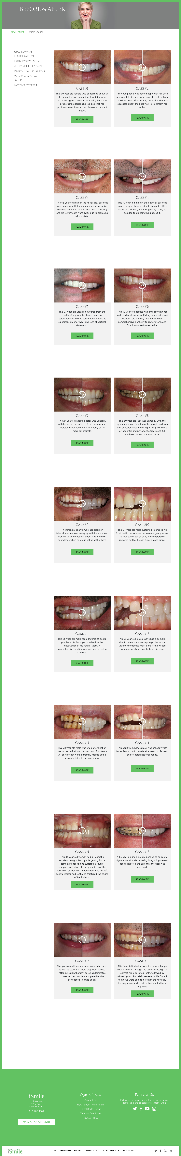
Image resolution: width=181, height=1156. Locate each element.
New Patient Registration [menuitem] (24, 54)
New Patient (17, 31)
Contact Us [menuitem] (128, 1150)
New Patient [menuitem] (66, 1150)
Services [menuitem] (78, 1150)
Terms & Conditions (90, 1113)
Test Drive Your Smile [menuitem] (26, 78)
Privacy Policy (90, 1117)
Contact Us (90, 1100)
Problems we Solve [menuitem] (27, 61)
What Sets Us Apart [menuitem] (28, 66)
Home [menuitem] (55, 1150)
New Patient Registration (90, 1104)
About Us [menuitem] (114, 1150)
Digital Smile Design (90, 1109)
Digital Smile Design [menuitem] (29, 71)
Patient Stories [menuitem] (25, 85)
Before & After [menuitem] (92, 1150)
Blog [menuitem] (105, 1150)
